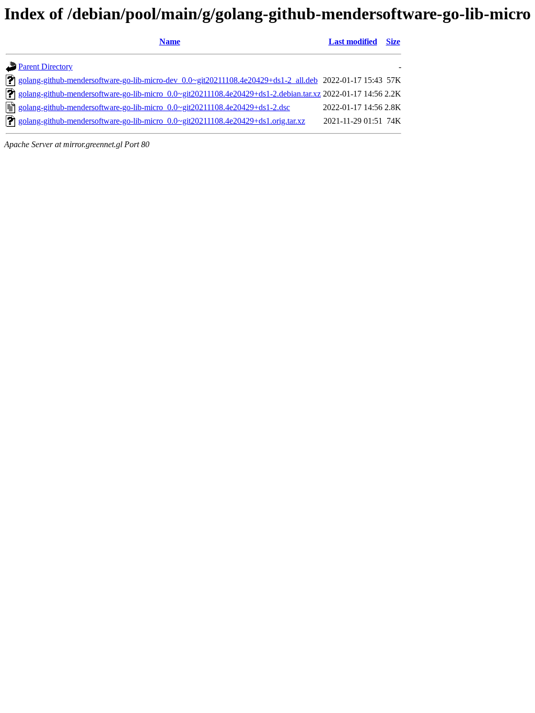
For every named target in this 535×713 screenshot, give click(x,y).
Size (393, 41)
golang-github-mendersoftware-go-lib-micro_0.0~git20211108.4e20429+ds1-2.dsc (154, 107)
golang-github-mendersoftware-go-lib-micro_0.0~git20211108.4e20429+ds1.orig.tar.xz (161, 120)
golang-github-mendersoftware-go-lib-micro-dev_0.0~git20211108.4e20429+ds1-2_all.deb (168, 80)
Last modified (353, 41)
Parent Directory (45, 66)
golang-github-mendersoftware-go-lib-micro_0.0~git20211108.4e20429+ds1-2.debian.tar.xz (169, 93)
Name (169, 41)
